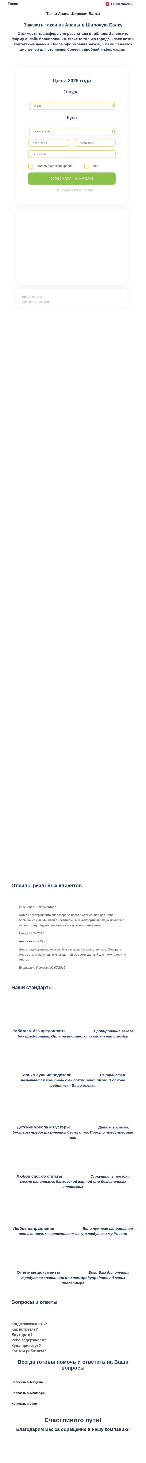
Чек (95, 166)
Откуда (71, 91)
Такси (13, 4)
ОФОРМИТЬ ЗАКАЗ (72, 178)
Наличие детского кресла (54, 166)
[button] (73, 1324)
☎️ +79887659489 (119, 4)
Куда (72, 117)
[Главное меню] (97, 4)
